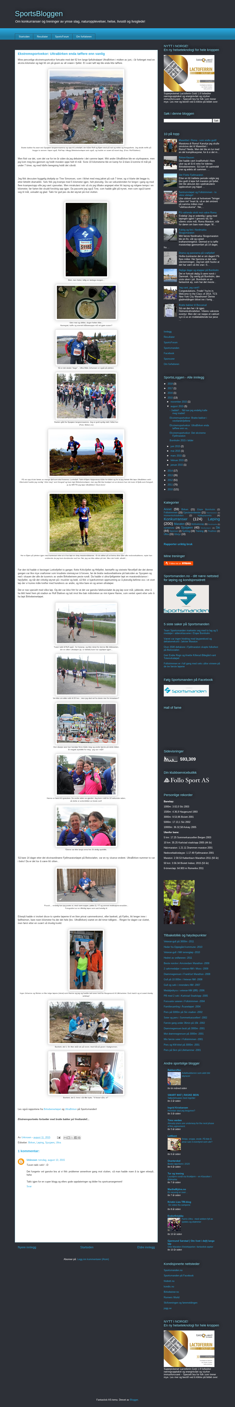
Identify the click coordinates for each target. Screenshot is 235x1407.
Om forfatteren (84, 36)
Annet (167, 509)
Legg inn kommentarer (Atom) (93, 1259)
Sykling (186, 531)
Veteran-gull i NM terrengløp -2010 (182, 952)
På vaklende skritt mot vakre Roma (197, 212)
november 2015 (179, 401)
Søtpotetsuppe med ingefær (181, 1098)
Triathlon (212, 531)
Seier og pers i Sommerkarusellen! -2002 (185, 1017)
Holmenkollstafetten (174, 515)
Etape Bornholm (206, 509)
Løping (40, 1142)
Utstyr (177, 534)
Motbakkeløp (197, 524)
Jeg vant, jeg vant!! (189, 287)
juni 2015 (176, 446)
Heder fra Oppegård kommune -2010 (183, 947)
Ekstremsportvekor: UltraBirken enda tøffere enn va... (189, 427)
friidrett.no (169, 1281)
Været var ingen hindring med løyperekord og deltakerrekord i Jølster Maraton (188, 640)
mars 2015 (176, 455)
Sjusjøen (50, 1142)
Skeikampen (206, 528)
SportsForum (62, 36)
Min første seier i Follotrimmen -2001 (183, 1039)
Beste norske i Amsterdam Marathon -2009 (186, 963)
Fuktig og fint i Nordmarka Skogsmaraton (192, 231)
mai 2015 (176, 450)
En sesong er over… (178, 1192)
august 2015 (177, 406)
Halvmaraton (211, 513)
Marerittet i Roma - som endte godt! (198, 140)
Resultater (42, 36)
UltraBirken (71, 1109)
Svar (29, 1186)
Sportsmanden (171, 348)
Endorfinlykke (175, 1216)
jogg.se (167, 1308)
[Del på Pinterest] (79, 1138)
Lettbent (172, 1136)
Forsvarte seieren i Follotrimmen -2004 (184, 1001)
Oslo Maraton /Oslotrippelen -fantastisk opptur (190, 1247)
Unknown (32, 1160)
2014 (170, 470)
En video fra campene (179, 1205)
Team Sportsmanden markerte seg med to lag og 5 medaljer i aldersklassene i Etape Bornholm (191, 632)
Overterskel (174, 1161)
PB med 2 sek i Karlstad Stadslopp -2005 (186, 995)
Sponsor (174, 531)
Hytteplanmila (205, 515)
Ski (218, 527)
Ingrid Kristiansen (178, 1107)
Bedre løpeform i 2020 (179, 1164)
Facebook (169, 353)
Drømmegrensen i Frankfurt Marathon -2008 (187, 974)
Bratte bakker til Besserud (193, 305)
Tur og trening (176, 1173)
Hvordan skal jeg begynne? (181, 1110)
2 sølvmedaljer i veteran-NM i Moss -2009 (186, 968)
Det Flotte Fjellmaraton (191, 175)
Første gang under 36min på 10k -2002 (184, 1023)
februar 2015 (178, 460)
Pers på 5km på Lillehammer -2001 (182, 1050)
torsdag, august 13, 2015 (51, 1160)
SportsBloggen (39, 14)
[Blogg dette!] (68, 1138)
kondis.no (169, 1286)
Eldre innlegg (146, 1247)
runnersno (169, 527)
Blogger (134, 1399)
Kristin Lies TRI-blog (179, 1202)
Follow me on (175, 563)
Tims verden (175, 1120)
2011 (170, 484)
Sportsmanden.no (173, 1270)
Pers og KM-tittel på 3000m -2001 (182, 1044)
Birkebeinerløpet (52, 1109)
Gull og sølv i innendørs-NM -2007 (182, 985)
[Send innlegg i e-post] (58, 1137)
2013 (170, 475)
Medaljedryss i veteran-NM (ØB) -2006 (184, 990)
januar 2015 (177, 464)
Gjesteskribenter (192, 512)
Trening (199, 531)
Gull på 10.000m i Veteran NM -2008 (183, 979)
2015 (170, 397)
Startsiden (24, 36)
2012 (170, 480)
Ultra (58, 1142)
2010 (170, 489)
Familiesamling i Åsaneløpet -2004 (182, 1006)
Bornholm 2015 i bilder (181, 440)
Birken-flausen (186, 157)
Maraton (179, 523)
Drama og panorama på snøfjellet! (197, 253)
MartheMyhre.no (177, 1189)
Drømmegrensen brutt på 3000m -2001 (184, 1028)
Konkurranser (175, 519)
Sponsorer (169, 358)
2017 (170, 388)
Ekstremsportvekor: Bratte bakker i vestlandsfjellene (188, 419)
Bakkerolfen (174, 1070)
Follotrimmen (171, 512)
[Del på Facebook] (75, 1138)
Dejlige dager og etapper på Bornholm (199, 270)
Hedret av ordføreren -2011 (178, 957)
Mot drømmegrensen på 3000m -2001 (184, 1033)
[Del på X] (72, 1138)
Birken (31, 1142)
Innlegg (167, 331)
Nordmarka (212, 524)
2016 (170, 393)
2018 (170, 383)
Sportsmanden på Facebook (179, 1275)
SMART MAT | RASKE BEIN (183, 1095)
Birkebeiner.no (171, 1291)
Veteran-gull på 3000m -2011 (179, 941)
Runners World (171, 1297)
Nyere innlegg (27, 1247)
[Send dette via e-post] (65, 1138)
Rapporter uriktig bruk (178, 544)
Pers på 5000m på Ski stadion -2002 (183, 1012)
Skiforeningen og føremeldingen (180, 1302)
